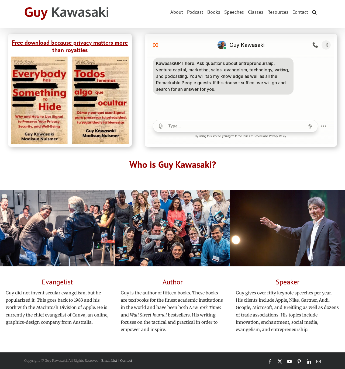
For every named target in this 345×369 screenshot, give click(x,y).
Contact (126, 360)
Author (173, 281)
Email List (109, 360)
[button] (314, 11)
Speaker (287, 281)
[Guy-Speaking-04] (287, 192)
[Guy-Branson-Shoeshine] (57, 192)
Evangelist (57, 281)
